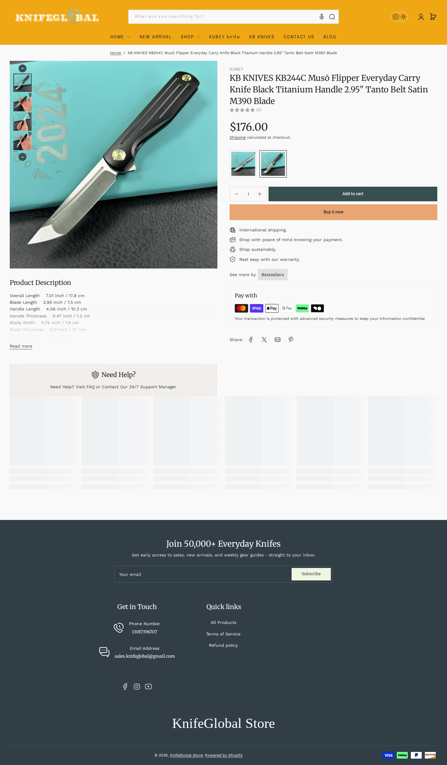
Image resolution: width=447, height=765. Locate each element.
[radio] (243, 164)
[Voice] (322, 17)
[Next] (22, 157)
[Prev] (22, 68)
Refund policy (223, 645)
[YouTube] (148, 686)
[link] (250, 339)
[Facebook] (125, 686)
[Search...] (332, 17)
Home (115, 52)
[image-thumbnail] (22, 83)
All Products (223, 622)
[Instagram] (136, 686)
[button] (433, 16)
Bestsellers (273, 274)
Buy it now (333, 212)
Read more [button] (21, 346)
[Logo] (57, 17)
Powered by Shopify (224, 755)
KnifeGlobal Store (186, 755)
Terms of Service (223, 634)
